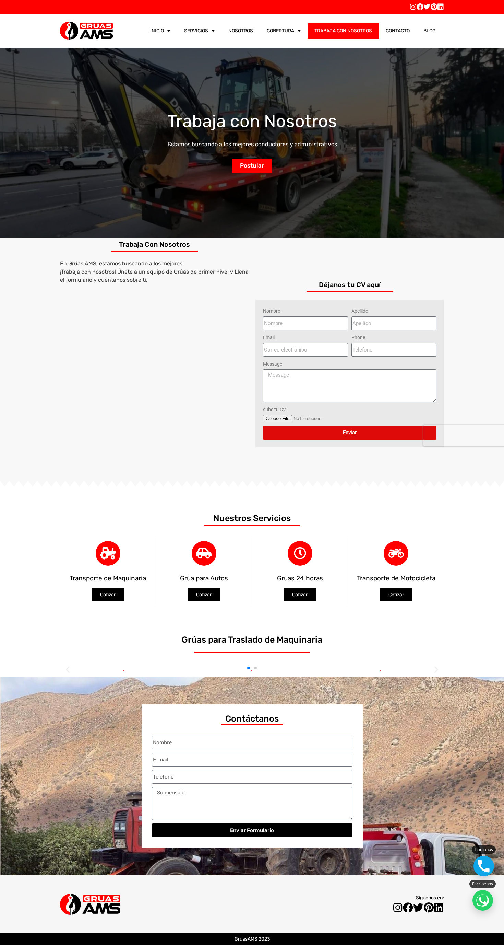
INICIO (157, 31)
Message (272, 364)
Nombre (271, 311)
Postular (252, 165)
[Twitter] (426, 6)
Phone (358, 337)
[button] (248, 668)
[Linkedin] (440, 6)
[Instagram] (413, 6)
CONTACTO (398, 31)
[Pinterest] (433, 6)
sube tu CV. (275, 409)
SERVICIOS (196, 31)
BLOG (429, 31)
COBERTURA (280, 31)
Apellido (359, 311)
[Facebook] (420, 6)
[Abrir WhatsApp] (482, 900)
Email (269, 337)
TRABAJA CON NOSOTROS (343, 31)
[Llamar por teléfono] (483, 866)
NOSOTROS (240, 31)
